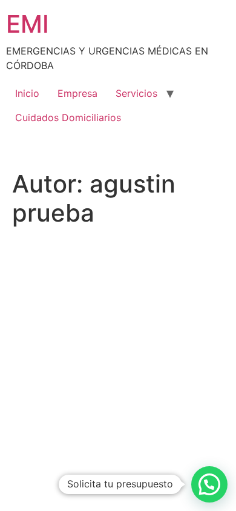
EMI (27, 24)
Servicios (136, 93)
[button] (209, 484)
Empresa (77, 93)
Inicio (27, 93)
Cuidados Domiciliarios (68, 117)
